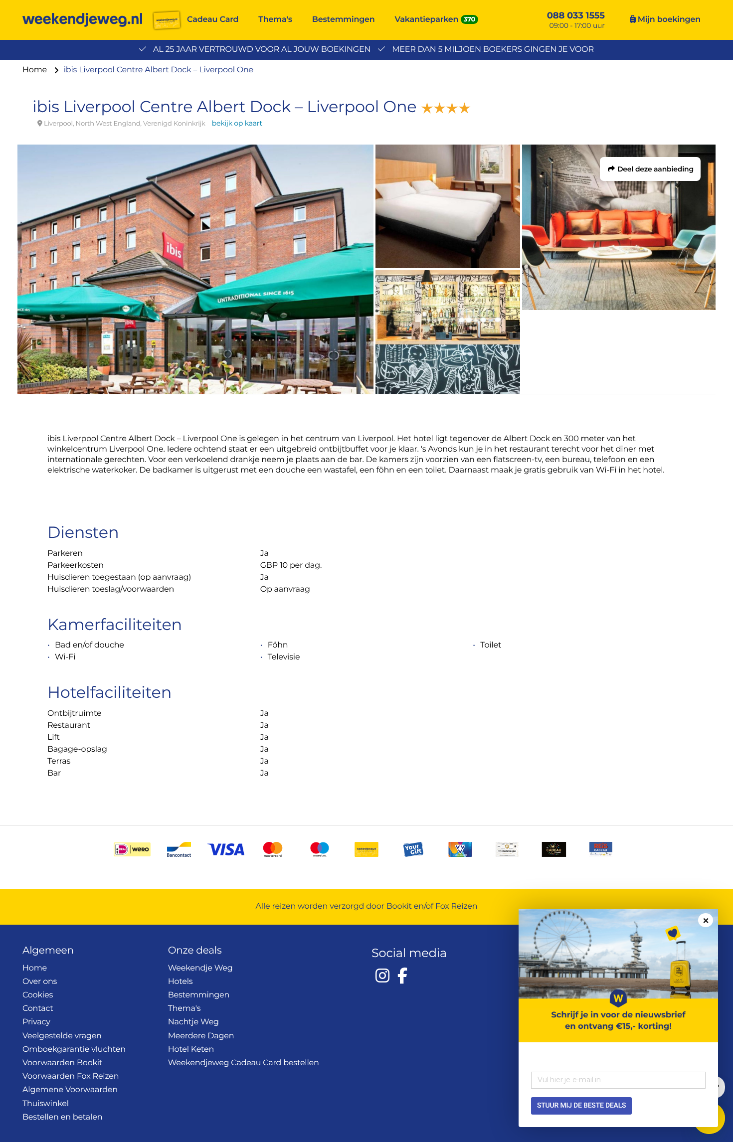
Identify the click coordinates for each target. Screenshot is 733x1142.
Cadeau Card (212, 19)
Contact (37, 1008)
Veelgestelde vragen (62, 1036)
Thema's (275, 19)
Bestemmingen (343, 19)
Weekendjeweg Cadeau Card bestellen (243, 1063)
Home (35, 70)
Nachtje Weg (193, 1022)
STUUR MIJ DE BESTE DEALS (581, 1106)
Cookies (37, 995)
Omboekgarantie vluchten (74, 1049)
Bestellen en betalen (62, 1117)
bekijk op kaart (237, 123)
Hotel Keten (191, 1049)
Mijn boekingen (668, 19)
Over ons (39, 981)
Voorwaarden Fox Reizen (70, 1076)
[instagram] (382, 975)
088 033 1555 (576, 15)
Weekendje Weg (200, 968)
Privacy (36, 1022)
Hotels (180, 981)
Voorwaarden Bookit (62, 1063)
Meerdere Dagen (201, 1036)
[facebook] (402, 975)
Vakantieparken (427, 19)
